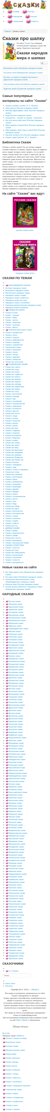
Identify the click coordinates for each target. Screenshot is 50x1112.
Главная (7, 31)
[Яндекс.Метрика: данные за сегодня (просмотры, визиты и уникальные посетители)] (20, 1026)
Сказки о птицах (12, 1073)
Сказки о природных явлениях (18, 1085)
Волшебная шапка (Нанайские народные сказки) (23, 68)
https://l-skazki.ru (22, 1020)
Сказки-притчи (11, 1066)
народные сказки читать (25, 273)
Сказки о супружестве (14, 1097)
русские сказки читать (24, 230)
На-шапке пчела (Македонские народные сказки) (23, 72)
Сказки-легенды (12, 1062)
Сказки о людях (12, 1093)
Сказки (27, 43)
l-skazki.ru (20, 1035)
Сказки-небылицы (13, 1058)
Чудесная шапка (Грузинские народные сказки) (22, 88)
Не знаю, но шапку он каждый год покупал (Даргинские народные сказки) (20, 78)
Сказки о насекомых (14, 1081)
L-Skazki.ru (35, 989)
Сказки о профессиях (14, 1101)
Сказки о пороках (13, 1109)
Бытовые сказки (12, 1046)
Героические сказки (14, 1089)
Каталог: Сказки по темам (16, 1038)
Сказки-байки (11, 1054)
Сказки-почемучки (13, 1069)
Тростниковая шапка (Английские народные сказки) (24, 84)
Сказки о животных (13, 1077)
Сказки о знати (12, 1105)
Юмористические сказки (15, 1050)
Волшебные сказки (13, 1042)
